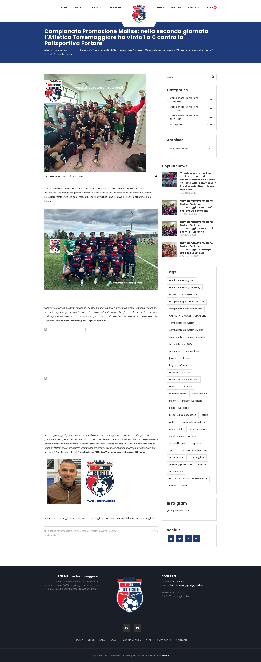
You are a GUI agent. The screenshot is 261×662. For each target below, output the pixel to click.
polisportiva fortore (55, 535)
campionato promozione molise (90, 530)
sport (172, 450)
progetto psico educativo (182, 414)
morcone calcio (177, 393)
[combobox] (189, 148)
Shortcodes (164, 640)
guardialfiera (193, 351)
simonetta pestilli (178, 443)
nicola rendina (199, 393)
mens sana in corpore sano (183, 379)
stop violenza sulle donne (193, 450)
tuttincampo (176, 471)
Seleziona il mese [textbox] (179, 148)
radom (172, 422)
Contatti (181, 640)
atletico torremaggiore (60, 530)
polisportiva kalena (179, 407)
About (79, 640)
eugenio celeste (196, 337)
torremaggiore (196, 457)
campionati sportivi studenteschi (186, 301)
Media (102, 640)
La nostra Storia (131, 640)
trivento (201, 464)
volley (184, 485)
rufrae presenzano (198, 429)
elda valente (175, 337)
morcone (187, 386)
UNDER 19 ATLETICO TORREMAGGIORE (188, 478)
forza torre (174, 351)
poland (173, 400)
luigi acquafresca (178, 365)
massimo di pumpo (179, 372)
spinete (197, 443)
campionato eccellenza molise (185, 308)
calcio (172, 294)
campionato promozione (182, 322)
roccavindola (176, 429)
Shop (148, 640)
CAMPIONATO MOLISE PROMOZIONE (187, 315)
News (113, 640)
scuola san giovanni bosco (183, 436)
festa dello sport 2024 (180, 344)
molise (172, 386)
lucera (112, 530)
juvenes (173, 358)
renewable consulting (193, 422)
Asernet (165, 655)
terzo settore (176, 457)
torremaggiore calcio (180, 464)
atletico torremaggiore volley (184, 287)
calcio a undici (189, 294)
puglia (205, 414)
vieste (172, 485)
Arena (91, 640)
